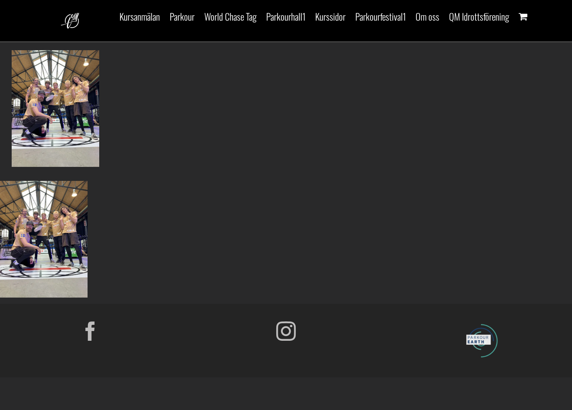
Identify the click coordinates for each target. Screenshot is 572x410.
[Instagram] (286, 331)
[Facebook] (90, 331)
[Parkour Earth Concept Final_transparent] (481, 324)
